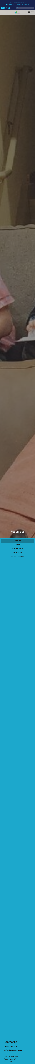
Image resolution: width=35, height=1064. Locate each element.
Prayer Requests (17, 548)
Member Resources (17, 556)
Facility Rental (17, 552)
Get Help (17, 544)
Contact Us (17, 541)
